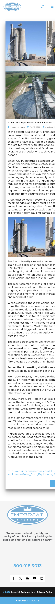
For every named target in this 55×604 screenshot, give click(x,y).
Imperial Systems (17, 127)
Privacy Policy (44, 592)
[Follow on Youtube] (34, 578)
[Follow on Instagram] (41, 578)
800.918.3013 (27, 566)
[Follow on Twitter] (20, 578)
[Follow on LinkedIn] (27, 578)
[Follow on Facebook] (13, 578)
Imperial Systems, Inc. (23, 592)
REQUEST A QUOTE (28, 601)
